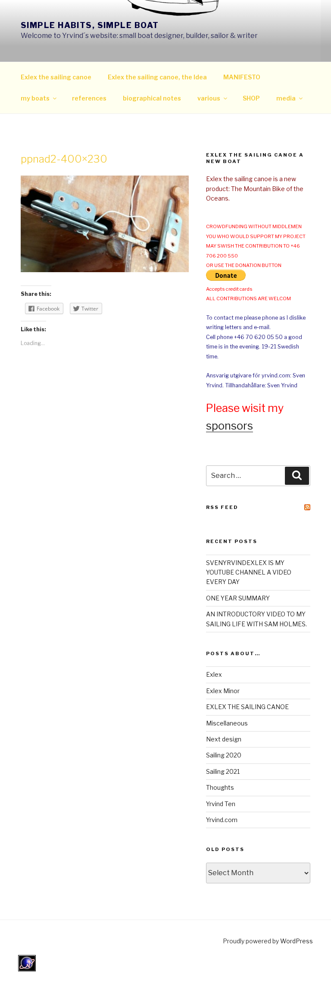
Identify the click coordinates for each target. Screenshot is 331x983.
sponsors (229, 425)
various (208, 98)
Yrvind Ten (220, 803)
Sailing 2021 (223, 771)
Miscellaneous (227, 723)
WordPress (296, 941)
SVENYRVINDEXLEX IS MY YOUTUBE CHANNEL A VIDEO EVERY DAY (248, 572)
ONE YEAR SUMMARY (238, 598)
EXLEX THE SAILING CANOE (247, 706)
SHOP (251, 98)
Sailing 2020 (223, 755)
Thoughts (220, 787)
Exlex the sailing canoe (56, 77)
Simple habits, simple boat (90, 25)
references (89, 98)
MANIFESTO (241, 77)
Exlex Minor (223, 690)
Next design (223, 739)
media (286, 98)
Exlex (214, 674)
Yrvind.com (221, 819)
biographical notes (152, 98)
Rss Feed (222, 507)
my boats (35, 98)
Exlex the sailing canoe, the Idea (157, 77)
